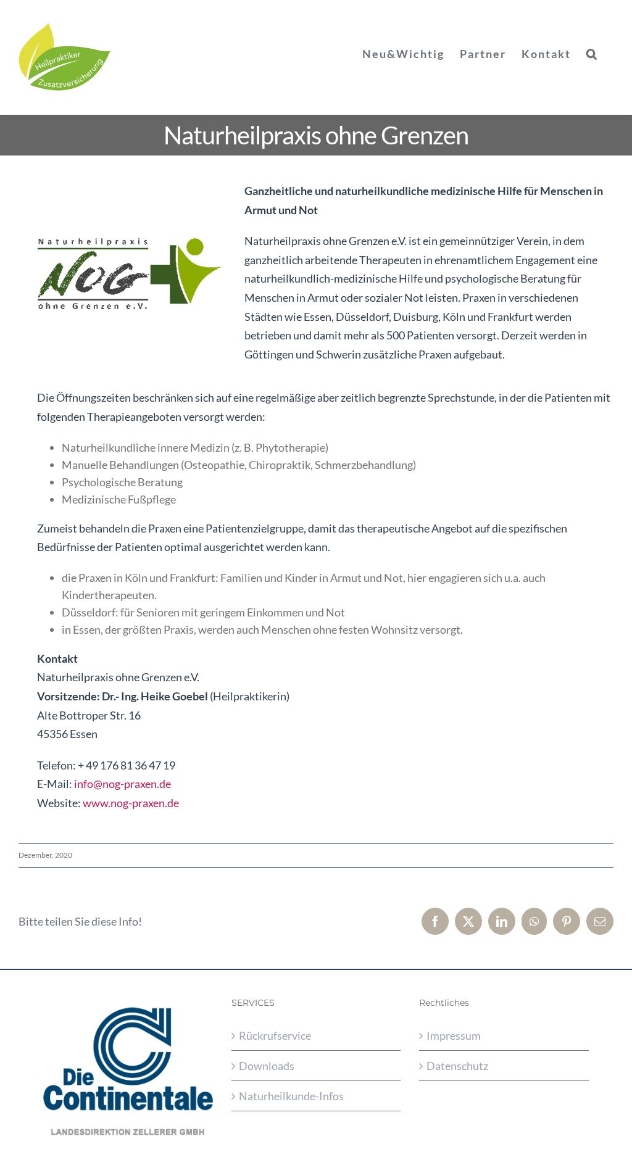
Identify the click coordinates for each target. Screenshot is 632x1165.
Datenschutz (457, 1065)
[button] (592, 53)
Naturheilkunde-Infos (291, 1096)
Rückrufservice (275, 1035)
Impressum (453, 1035)
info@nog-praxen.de (122, 783)
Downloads (266, 1065)
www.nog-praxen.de (131, 803)
